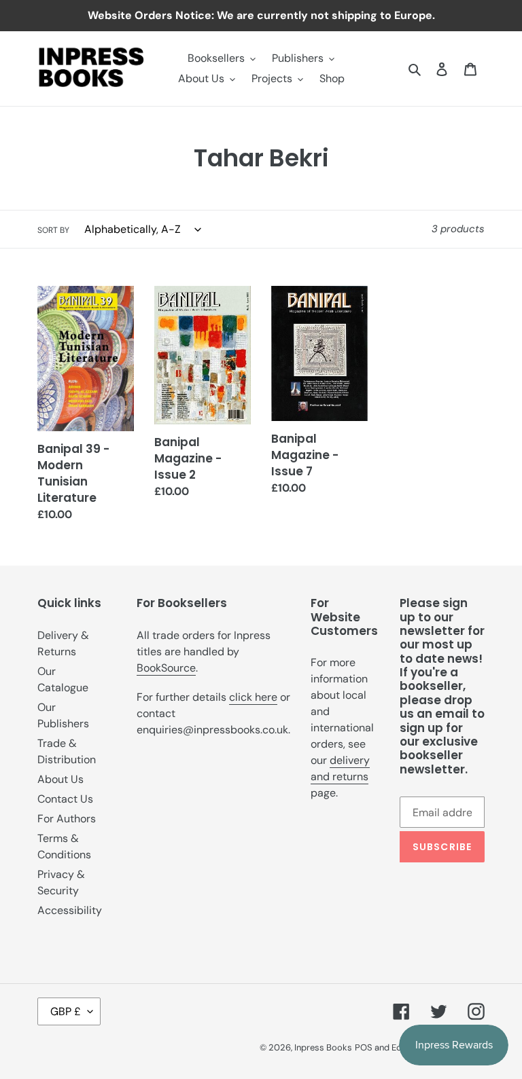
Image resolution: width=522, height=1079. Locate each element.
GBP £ (65, 1011)
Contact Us (65, 799)
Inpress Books (323, 1047)
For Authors (66, 818)
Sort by (53, 230)
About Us (60, 779)
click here (253, 697)
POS (363, 1047)
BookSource (166, 668)
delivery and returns (340, 768)
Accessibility (69, 910)
